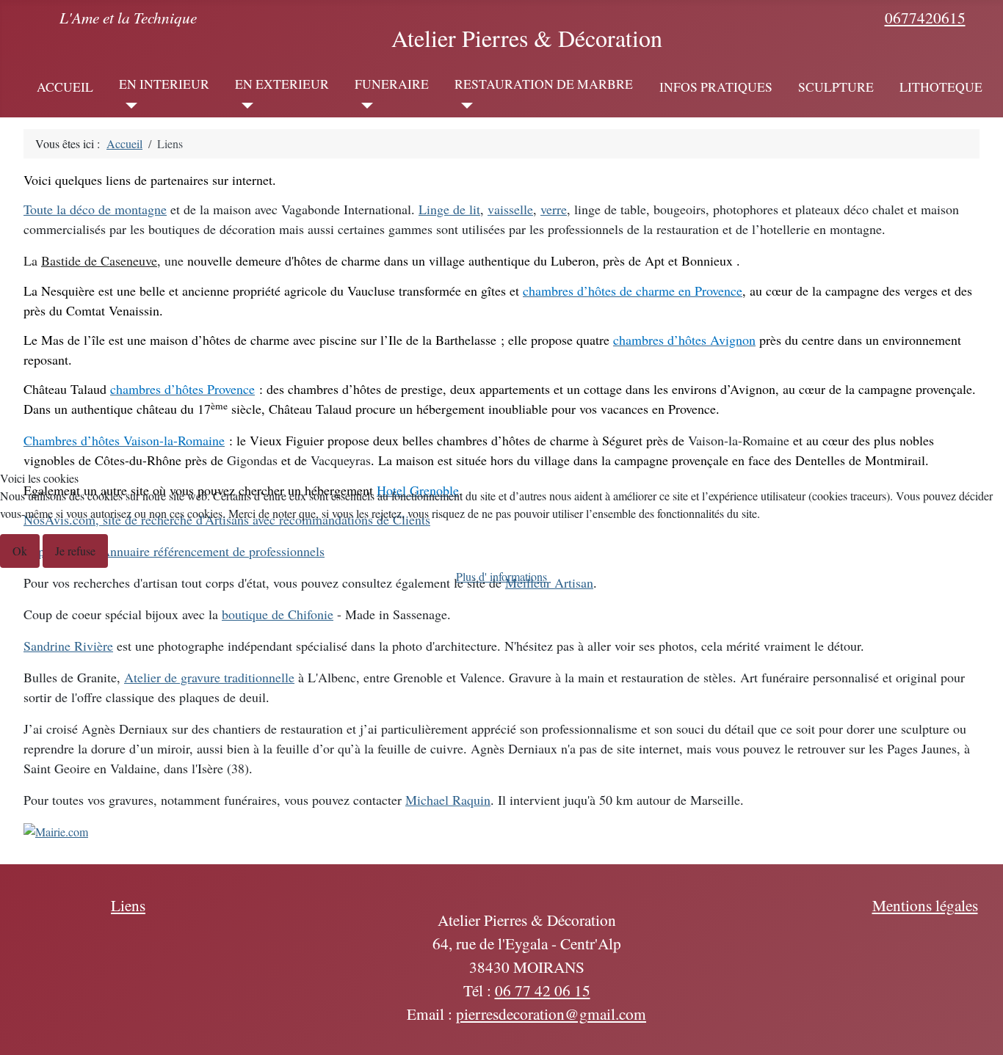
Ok (19, 550)
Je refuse (75, 550)
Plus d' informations (501, 576)
